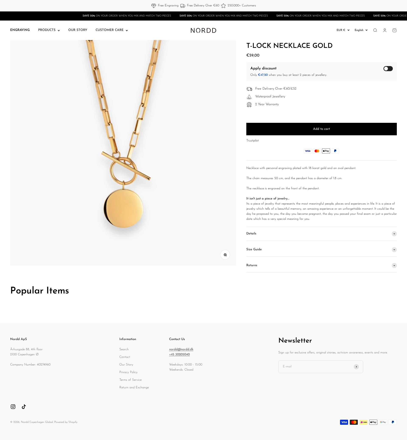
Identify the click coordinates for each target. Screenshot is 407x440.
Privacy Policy (128, 372)
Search (124, 349)
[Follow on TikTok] (24, 407)
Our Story (126, 364)
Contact (124, 357)
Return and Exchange (134, 387)
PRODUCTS (47, 30)
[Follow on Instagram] (13, 407)
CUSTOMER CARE (110, 30)
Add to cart (321, 129)
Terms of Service (130, 380)
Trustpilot (252, 140)
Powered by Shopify (65, 422)
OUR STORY (77, 30)
